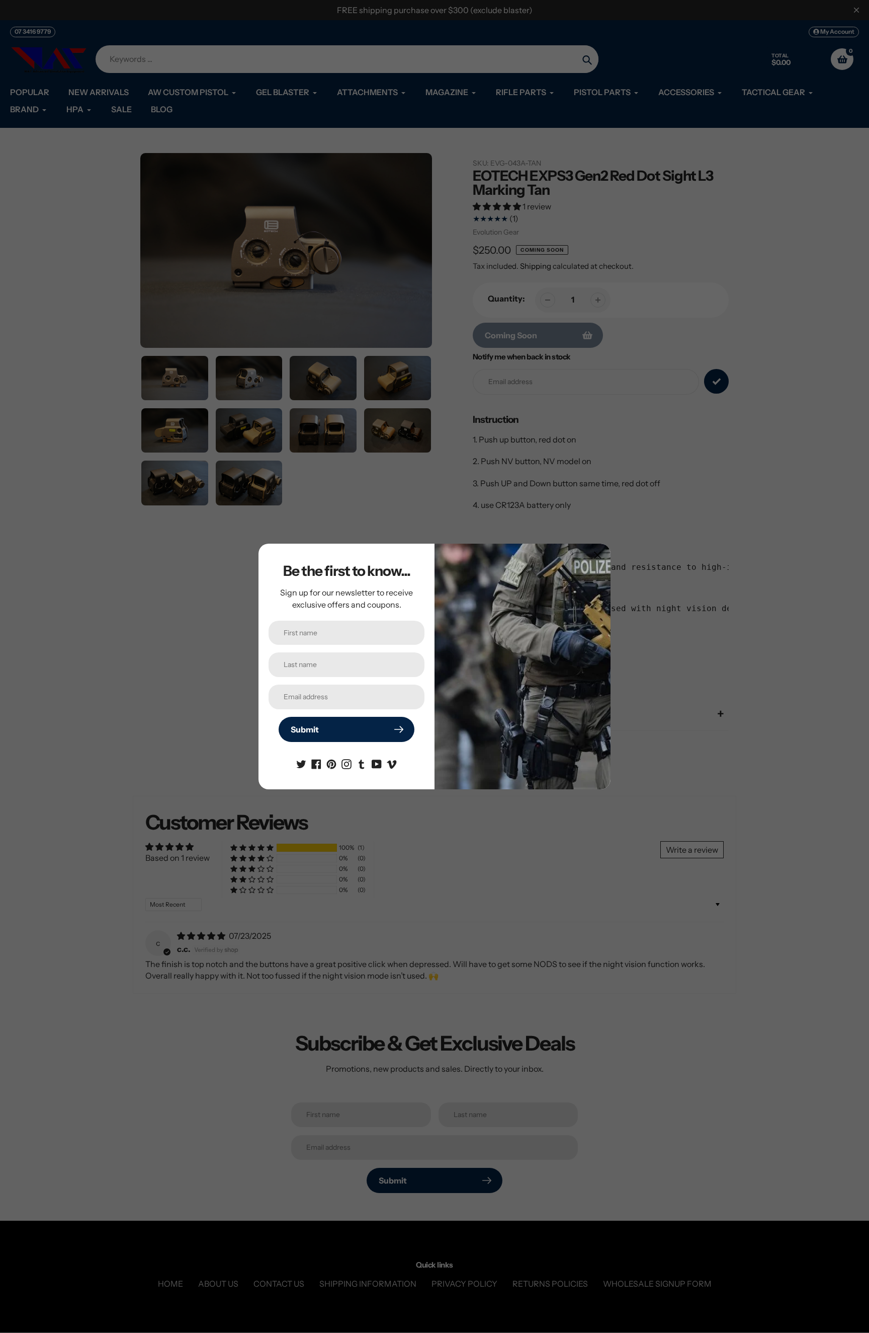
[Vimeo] (392, 763)
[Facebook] (316, 763)
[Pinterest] (331, 763)
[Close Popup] (597, 555)
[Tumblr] (362, 763)
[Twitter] (301, 763)
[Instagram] (346, 763)
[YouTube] (377, 763)
